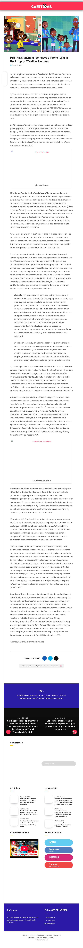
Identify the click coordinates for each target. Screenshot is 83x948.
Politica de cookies (28, 935)
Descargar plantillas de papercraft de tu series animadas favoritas (63, 824)
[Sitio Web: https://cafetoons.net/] (39, 703)
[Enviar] (73, 763)
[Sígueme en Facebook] (44, 703)
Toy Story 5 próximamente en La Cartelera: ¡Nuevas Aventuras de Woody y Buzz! (29, 823)
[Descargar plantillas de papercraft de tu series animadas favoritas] (49, 824)
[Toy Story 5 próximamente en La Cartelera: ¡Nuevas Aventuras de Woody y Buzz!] (14, 822)
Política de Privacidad (44, 935)
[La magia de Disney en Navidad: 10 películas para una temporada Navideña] (14, 799)
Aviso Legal (57, 935)
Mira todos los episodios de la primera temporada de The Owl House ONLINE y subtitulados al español (64, 801)
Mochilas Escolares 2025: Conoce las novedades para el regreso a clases (29, 812)
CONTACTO (50, 921)
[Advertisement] (24, 771)
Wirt (41, 691)
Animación (12, 21)
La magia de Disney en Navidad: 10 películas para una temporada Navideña (28, 801)
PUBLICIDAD (50, 918)
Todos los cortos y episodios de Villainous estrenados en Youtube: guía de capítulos (63, 813)
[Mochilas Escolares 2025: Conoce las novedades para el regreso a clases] (14, 811)
